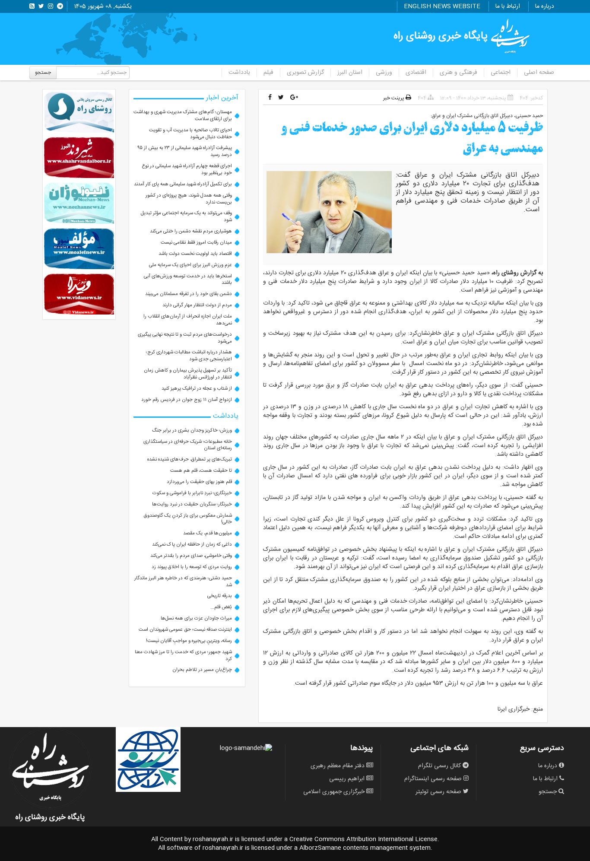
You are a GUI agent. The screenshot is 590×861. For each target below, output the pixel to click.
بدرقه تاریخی (219, 596)
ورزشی (384, 72)
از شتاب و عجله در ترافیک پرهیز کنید (197, 388)
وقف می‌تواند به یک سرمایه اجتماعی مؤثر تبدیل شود (186, 216)
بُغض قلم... (221, 607)
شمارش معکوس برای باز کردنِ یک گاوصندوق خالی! (188, 519)
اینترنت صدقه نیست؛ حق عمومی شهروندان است (185, 630)
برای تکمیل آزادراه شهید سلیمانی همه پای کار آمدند (183, 184)
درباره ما (544, 6)
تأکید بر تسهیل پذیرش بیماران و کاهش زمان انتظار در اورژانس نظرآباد (188, 373)
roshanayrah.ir (213, 839)
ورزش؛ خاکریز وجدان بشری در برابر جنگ (192, 430)
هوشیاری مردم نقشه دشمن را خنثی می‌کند (191, 231)
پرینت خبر (394, 98)
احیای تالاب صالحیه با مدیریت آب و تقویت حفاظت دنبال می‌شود (190, 133)
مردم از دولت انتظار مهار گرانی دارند (197, 305)
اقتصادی (416, 72)
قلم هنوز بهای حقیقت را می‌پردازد (199, 482)
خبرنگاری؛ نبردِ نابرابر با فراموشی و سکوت (192, 493)
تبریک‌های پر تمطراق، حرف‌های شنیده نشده (189, 459)
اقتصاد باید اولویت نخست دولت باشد (195, 254)
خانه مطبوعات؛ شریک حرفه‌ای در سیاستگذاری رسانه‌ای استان (187, 445)
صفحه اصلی (539, 72)
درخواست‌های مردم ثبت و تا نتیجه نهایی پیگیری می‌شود (185, 338)
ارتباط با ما (507, 6)
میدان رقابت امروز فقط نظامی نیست (196, 242)
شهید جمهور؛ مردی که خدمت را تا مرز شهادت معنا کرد (183, 655)
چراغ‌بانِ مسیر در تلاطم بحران (202, 670)
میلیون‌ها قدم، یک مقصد (207, 533)
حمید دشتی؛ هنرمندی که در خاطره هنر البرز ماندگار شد (183, 581)
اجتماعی (501, 72)
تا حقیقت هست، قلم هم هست (201, 471)
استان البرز (349, 72)
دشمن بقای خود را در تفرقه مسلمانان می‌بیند (188, 294)
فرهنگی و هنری (458, 72)
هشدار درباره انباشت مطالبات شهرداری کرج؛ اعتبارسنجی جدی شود (189, 355)
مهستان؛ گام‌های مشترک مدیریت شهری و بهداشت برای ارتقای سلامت (182, 115)
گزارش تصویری (305, 72)
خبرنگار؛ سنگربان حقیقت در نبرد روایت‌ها (192, 504)
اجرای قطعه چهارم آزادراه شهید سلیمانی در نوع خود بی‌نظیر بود (187, 169)
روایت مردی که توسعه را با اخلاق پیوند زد (192, 567)
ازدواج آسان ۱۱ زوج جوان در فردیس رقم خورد (186, 400)
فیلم (268, 72)
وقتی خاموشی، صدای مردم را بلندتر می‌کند (191, 556)
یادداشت (239, 72)
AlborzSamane (320, 848)
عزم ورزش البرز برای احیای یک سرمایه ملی (190, 265)
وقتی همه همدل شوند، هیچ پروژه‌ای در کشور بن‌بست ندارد (189, 199)
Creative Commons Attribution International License (363, 839)
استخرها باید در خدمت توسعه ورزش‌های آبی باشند (188, 279)
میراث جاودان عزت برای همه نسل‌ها (196, 618)
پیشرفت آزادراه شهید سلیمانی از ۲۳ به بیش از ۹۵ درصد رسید (184, 151)
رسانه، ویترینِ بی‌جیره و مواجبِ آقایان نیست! (189, 641)
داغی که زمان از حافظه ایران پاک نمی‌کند (192, 544)
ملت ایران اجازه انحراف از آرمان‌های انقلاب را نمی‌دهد (187, 319)
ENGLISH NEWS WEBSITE (442, 6)
